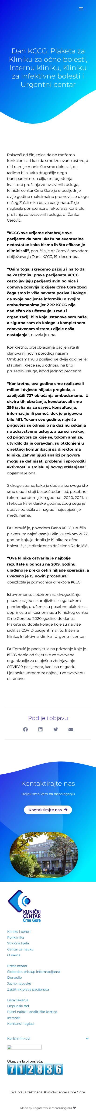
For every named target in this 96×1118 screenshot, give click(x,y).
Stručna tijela (18, 943)
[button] (25, 729)
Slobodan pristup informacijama (33, 972)
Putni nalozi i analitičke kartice (32, 1012)
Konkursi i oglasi (20, 1023)
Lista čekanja (17, 1000)
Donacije (14, 977)
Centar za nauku (20, 949)
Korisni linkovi (18, 1038)
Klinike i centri (19, 931)
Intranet (13, 1018)
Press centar (17, 966)
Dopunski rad (18, 1006)
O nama (13, 955)
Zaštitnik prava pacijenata (28, 989)
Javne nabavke (19, 983)
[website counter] (35, 1069)
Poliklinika (15, 937)
